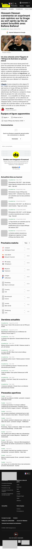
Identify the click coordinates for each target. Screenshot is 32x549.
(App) (22, 496)
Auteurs (18, 508)
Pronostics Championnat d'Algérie (7, 490)
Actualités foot (19, 9)
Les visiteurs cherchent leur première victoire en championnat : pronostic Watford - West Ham (14, 451)
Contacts (15, 518)
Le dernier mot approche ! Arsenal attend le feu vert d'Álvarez (15, 339)
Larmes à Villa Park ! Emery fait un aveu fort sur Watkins (14, 380)
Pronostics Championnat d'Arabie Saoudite (7, 494)
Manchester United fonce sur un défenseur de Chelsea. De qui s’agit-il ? (13, 332)
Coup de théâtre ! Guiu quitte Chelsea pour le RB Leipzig (14, 373)
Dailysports (4, 9)
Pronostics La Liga (6, 487)
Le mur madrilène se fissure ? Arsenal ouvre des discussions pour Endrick (14, 366)
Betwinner (19, 487)
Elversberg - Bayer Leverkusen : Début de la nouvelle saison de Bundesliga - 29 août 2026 (15, 427)
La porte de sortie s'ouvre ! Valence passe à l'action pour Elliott (15, 359)
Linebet (18, 493)
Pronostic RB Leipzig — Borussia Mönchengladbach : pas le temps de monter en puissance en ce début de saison (15, 443)
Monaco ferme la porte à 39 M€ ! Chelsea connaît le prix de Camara (15, 346)
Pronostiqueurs (20, 511)
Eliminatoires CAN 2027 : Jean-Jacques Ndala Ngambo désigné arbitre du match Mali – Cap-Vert (20, 184)
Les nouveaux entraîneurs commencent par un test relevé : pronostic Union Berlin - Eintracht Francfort (15, 414)
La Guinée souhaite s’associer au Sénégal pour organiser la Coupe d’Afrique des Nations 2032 (18, 235)
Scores (22, 5)
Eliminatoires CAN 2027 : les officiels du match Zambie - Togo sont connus (20, 205)
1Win (18, 489)
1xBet (18, 484)
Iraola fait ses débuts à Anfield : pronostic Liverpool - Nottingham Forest (16, 398)
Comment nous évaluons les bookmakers (11, 523)
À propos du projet (6, 518)
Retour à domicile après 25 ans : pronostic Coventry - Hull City (16, 458)
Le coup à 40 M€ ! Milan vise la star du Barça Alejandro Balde (13, 352)
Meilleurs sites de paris (22, 481)
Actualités (6, 5)
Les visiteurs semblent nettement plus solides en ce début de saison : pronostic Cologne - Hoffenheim (15, 420)
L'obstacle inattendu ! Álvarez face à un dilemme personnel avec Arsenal (14, 386)
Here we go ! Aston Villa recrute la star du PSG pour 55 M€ (15, 325)
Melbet (18, 491)
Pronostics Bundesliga (7, 483)
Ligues (28, 5)
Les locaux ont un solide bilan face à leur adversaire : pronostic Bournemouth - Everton (16, 464)
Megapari (19, 496)
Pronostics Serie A (6, 485)
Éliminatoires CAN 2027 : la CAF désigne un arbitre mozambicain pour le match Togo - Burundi (20, 214)
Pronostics (14, 5)
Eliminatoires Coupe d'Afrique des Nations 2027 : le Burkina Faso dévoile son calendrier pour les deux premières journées (19, 194)
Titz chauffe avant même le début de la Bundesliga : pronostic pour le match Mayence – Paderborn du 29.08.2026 (15, 435)
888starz (19, 500)
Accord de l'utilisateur (22, 520)
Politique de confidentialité (8, 520)
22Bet (18, 498)
